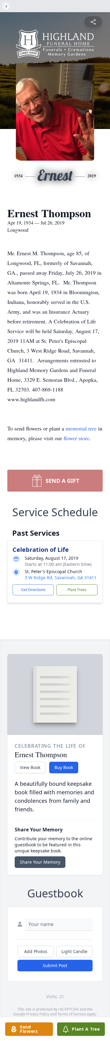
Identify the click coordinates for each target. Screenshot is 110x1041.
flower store (76, 438)
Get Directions (33, 589)
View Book (30, 767)
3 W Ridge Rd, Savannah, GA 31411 (61, 577)
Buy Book (63, 767)
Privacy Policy (37, 1014)
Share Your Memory (40, 862)
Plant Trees (77, 589)
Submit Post (55, 965)
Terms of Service (71, 1014)
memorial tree (81, 428)
